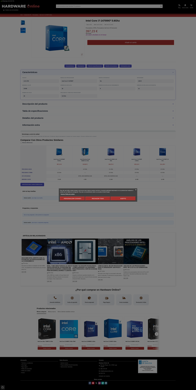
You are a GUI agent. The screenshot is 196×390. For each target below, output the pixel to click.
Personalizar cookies (72, 198)
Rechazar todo (98, 198)
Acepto (123, 198)
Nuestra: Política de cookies (68, 194)
